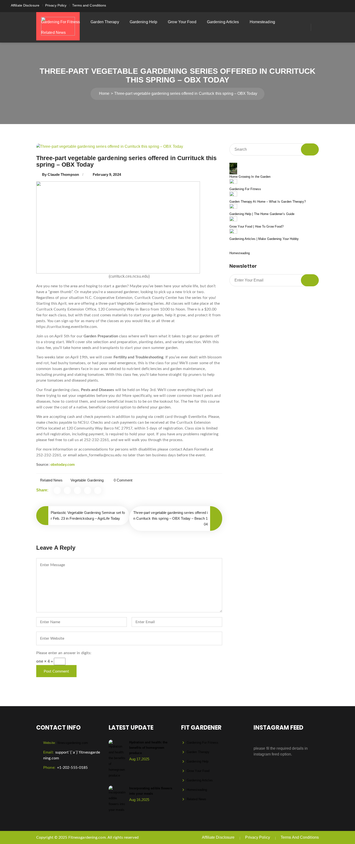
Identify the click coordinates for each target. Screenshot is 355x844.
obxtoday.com (62, 464)
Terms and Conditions (89, 5)
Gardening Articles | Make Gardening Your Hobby (264, 239)
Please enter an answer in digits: (63, 653)
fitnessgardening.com (65, 743)
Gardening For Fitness (60, 22)
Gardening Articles (223, 22)
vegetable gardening (87, 480)
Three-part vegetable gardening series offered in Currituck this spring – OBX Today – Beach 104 (170, 518)
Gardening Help (143, 22)
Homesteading (262, 22)
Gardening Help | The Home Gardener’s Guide (261, 214)
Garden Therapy (105, 22)
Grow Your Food (182, 22)
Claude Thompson (63, 174)
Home (104, 93)
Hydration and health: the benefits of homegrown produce (148, 747)
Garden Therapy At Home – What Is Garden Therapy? (267, 201)
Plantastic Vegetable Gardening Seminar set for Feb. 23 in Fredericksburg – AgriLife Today (88, 515)
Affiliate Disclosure (25, 5)
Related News (53, 32)
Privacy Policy (55, 5)
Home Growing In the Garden (250, 176)
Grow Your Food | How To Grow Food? (256, 226)
